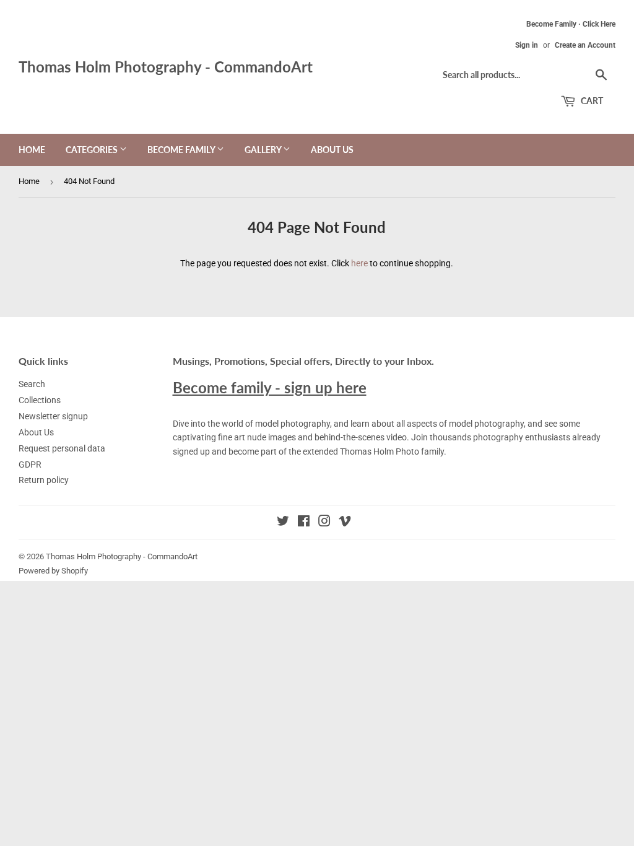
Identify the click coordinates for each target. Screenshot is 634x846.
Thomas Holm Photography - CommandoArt (166, 67)
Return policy (44, 480)
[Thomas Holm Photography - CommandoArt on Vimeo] (345, 523)
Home (32, 149)
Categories (92, 149)
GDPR (30, 464)
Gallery (264, 149)
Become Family (182, 149)
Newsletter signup (53, 416)
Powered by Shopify (53, 570)
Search (32, 384)
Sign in (526, 45)
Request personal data (62, 448)
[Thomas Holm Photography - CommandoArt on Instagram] (324, 523)
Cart (591, 100)
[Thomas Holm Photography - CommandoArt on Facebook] (303, 523)
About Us (332, 149)
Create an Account (585, 45)
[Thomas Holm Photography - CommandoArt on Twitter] (283, 523)
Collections (40, 400)
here (359, 263)
